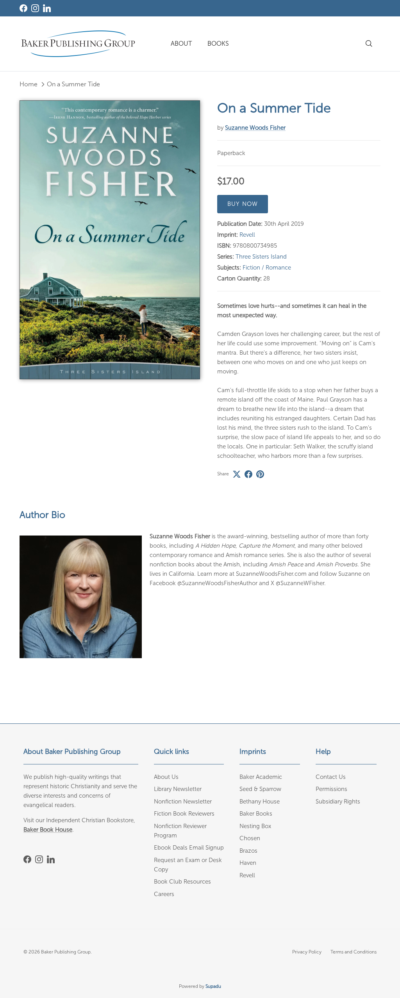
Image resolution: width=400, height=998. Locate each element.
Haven (247, 862)
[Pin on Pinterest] (260, 474)
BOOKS (218, 43)
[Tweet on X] (237, 474)
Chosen (249, 838)
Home (29, 84)
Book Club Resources (182, 881)
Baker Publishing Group (66, 952)
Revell (247, 234)
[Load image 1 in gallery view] (110, 239)
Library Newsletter (178, 789)
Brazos (248, 850)
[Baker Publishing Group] (78, 43)
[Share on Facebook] (248, 474)
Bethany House (259, 801)
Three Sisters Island (261, 256)
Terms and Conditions (353, 952)
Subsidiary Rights (338, 801)
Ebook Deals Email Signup (189, 847)
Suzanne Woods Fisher (255, 127)
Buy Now (242, 203)
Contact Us (331, 776)
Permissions (331, 789)
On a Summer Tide (73, 84)
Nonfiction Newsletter (183, 801)
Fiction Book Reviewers (184, 813)
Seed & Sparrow (260, 789)
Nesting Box (255, 826)
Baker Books (255, 813)
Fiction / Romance (267, 267)
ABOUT (181, 43)
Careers (164, 894)
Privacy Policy (306, 952)
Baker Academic (260, 776)
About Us (166, 776)
